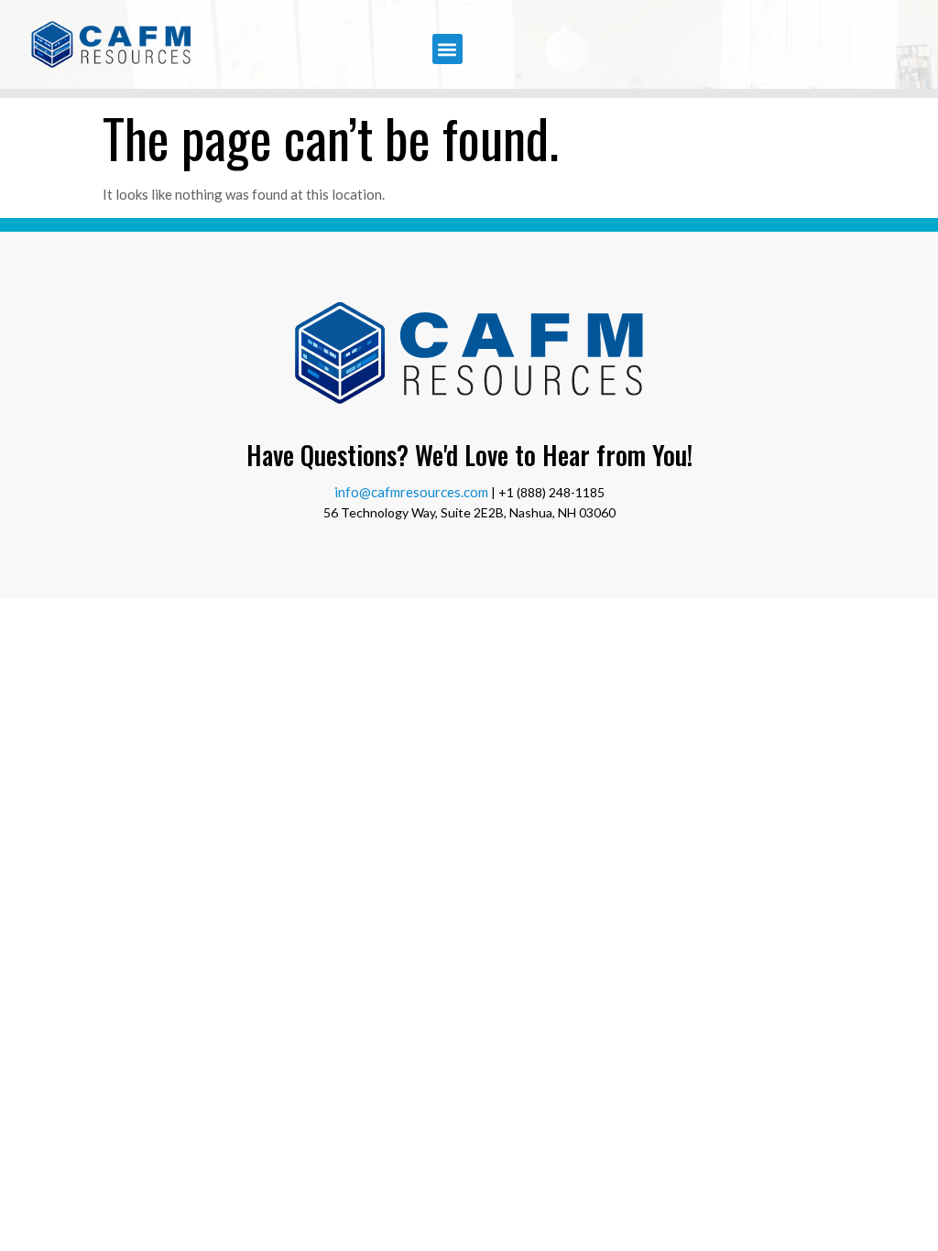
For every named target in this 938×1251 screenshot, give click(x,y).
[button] (447, 49)
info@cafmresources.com (411, 492)
